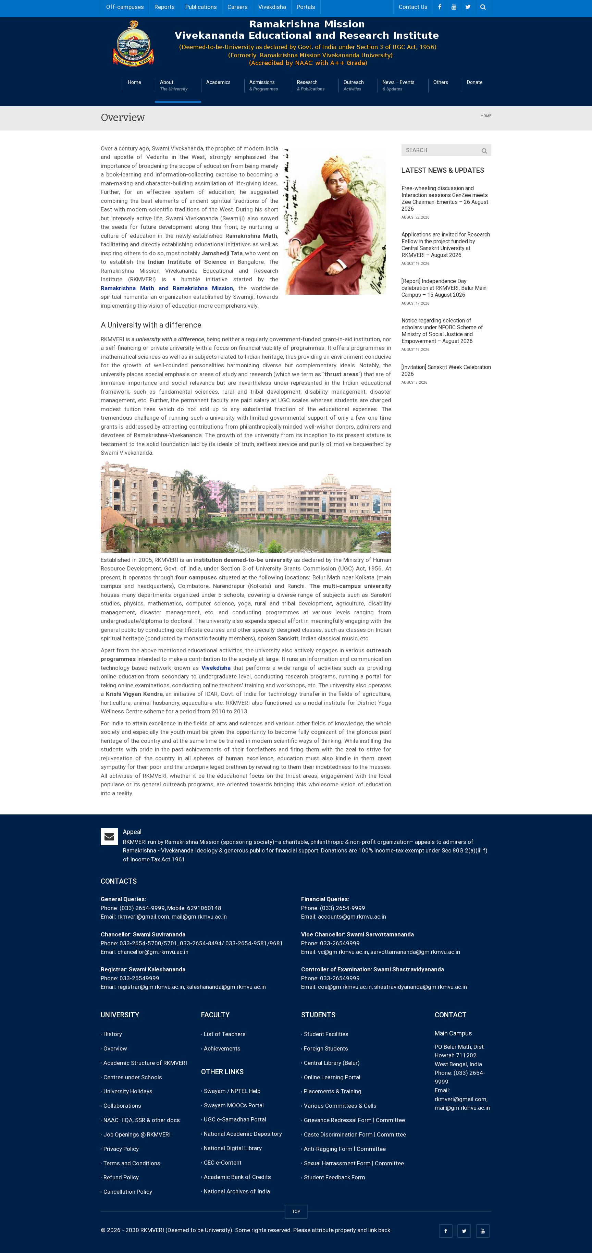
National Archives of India (237, 1191)
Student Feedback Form (334, 1177)
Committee (390, 1120)
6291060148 (204, 908)
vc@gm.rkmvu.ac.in (343, 951)
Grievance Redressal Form (338, 1120)
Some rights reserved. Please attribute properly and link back (312, 1230)
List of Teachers (225, 1034)
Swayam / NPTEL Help (232, 1091)
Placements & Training (332, 1091)
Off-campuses (125, 6)
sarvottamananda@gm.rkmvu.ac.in (415, 951)
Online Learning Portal (332, 1077)
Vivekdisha (272, 6)
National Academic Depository (243, 1133)
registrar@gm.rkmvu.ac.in (151, 986)
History (112, 1034)
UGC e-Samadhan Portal (235, 1119)
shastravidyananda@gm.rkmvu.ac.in (420, 986)
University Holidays (127, 1091)
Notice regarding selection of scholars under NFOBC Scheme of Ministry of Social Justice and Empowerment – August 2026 (442, 330)
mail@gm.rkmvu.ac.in (199, 916)
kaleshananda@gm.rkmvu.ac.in (226, 986)
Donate (475, 82)
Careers (237, 6)
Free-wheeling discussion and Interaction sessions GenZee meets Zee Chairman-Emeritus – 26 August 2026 (445, 198)
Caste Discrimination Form (338, 1134)
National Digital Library (233, 1148)
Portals (306, 6)
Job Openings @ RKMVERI (137, 1134)
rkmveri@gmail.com (143, 916)
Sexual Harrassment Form (337, 1163)
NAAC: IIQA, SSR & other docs (141, 1120)
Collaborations (122, 1105)
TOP (296, 1211)
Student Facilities (326, 1034)
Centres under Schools (132, 1077)
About (173, 85)
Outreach (354, 85)
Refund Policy (121, 1177)
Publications (201, 6)
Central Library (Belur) (332, 1062)
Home (134, 82)
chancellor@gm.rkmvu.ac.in (153, 951)
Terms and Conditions (131, 1163)
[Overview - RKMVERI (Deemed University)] (298, 42)
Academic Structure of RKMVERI (145, 1062)
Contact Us (413, 6)
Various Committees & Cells (340, 1105)
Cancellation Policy (127, 1191)
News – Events (399, 85)
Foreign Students (326, 1048)
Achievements (222, 1048)
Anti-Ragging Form (328, 1148)
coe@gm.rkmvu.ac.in (345, 986)
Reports (165, 6)
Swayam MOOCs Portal (234, 1105)
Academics (218, 82)
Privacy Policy (121, 1148)
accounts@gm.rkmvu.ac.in (352, 916)
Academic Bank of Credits (237, 1177)
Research (311, 85)
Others (440, 82)
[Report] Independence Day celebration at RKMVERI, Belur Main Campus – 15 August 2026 (444, 288)
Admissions (263, 85)
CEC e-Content (223, 1162)
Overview (115, 1048)
